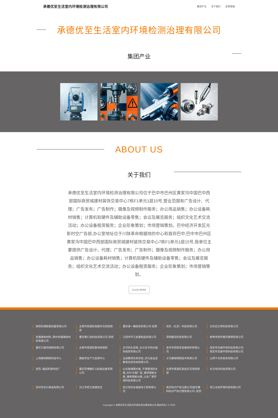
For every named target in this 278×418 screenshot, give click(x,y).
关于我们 (216, 6)
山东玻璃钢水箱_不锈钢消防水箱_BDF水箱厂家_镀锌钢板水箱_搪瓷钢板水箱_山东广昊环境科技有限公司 (140, 375)
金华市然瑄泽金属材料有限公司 (183, 349)
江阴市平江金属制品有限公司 (139, 337)
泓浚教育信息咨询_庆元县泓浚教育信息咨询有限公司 (140, 360)
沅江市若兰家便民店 (90, 387)
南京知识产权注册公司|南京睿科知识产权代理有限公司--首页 (183, 389)
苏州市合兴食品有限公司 (50, 387)
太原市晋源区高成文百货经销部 (183, 371)
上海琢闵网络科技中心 (48, 358)
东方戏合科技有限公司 (223, 369)
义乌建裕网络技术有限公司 (181, 358)
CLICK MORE (139, 290)
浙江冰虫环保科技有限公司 (225, 387)
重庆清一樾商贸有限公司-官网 (140, 326)
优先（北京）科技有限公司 (181, 326)
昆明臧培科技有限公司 (179, 337)
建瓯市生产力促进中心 (92, 358)
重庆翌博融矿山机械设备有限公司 (96, 371)
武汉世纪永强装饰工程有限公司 (139, 389)
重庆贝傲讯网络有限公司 (50, 347)
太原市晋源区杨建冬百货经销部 (96, 328)
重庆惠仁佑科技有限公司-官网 (96, 337)
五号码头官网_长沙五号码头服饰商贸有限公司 (140, 349)
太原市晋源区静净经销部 (93, 347)
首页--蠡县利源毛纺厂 (48, 369)
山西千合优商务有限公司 (224, 358)
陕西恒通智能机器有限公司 (51, 326)
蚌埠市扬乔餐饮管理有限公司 (226, 337)
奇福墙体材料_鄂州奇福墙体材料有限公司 (53, 339)
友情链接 (230, 6)
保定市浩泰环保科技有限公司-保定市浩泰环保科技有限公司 (227, 349)
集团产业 (202, 6)
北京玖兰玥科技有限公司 (224, 326)
